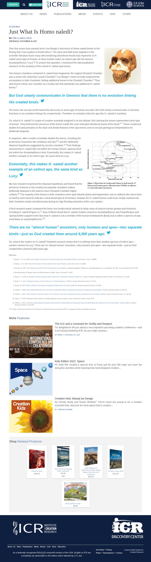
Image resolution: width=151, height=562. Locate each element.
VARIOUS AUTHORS (65, 409)
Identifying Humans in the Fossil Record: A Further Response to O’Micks (49, 281)
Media (82, 14)
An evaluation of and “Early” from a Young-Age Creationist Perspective (54, 277)
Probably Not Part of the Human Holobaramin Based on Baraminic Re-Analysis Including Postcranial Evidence (64, 290)
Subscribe (37, 5)
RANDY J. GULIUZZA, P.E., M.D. (69, 335)
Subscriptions (108, 553)
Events (98, 14)
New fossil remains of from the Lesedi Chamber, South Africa (52, 264)
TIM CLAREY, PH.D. (22, 38)
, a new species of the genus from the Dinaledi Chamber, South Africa (58, 259)
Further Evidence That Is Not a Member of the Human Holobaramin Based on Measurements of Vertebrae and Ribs (66, 294)
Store (127, 14)
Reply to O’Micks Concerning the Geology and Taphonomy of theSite (51, 285)
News (43, 14)
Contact (119, 553)
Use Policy (100, 550)
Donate (13, 4)
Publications (62, 14)
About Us (26, 14)
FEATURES (14, 27)
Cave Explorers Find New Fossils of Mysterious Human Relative (47, 268)
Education (62, 546)
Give (112, 14)
